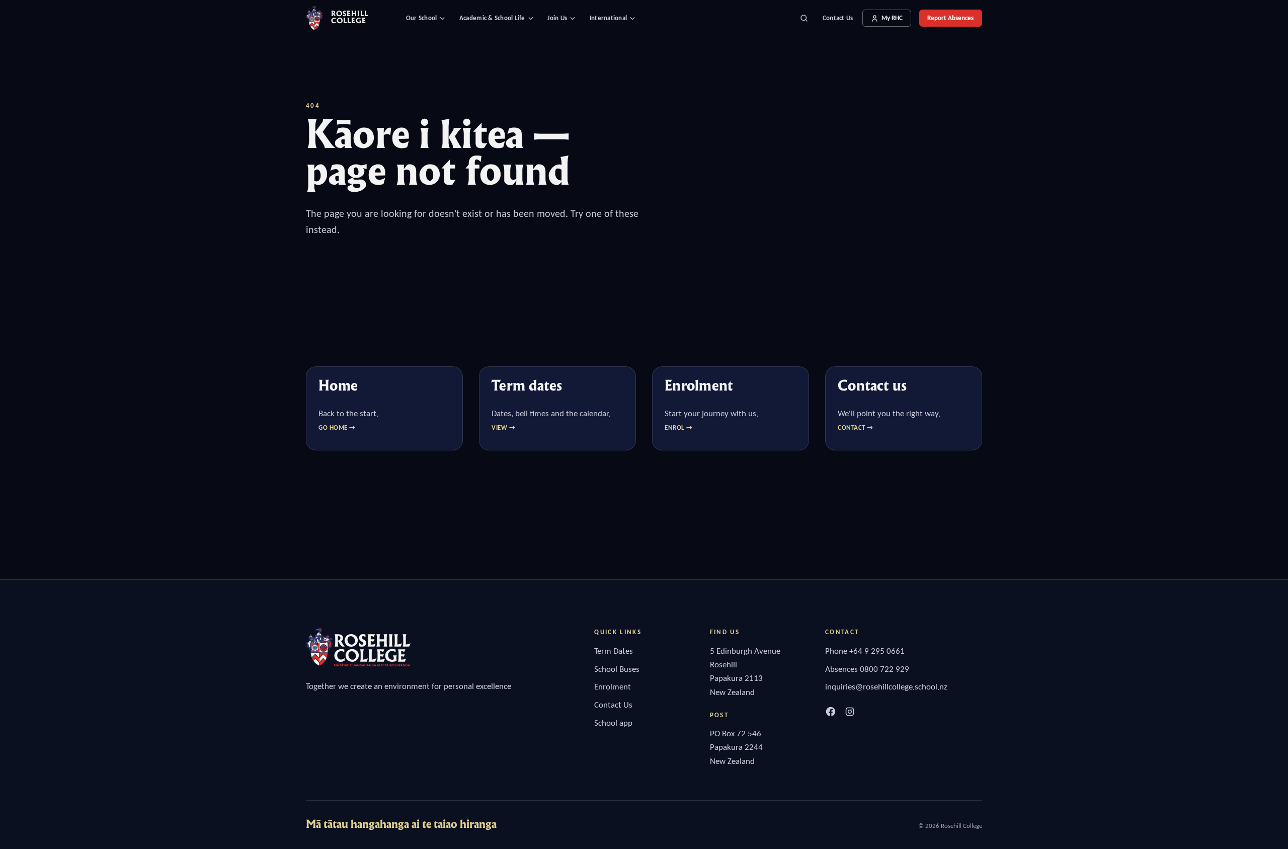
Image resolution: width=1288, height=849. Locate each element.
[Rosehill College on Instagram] (849, 711)
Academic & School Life (492, 18)
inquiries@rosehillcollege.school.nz (886, 686)
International (608, 18)
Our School (421, 18)
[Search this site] (804, 18)
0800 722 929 (884, 669)
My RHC (892, 18)
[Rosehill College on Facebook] (830, 711)
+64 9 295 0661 (877, 651)
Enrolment (612, 686)
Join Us (557, 18)
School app (613, 723)
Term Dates (613, 651)
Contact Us (838, 18)
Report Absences (950, 18)
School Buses (616, 669)
